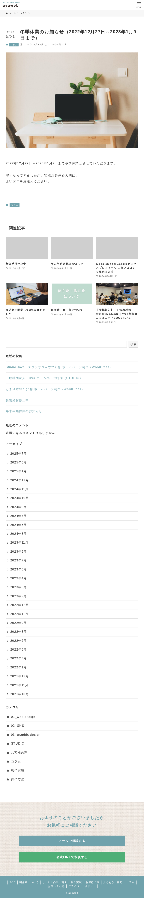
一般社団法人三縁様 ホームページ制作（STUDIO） (44, 378)
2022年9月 (18, 622)
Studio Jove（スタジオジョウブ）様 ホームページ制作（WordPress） (59, 367)
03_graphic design (26, 734)
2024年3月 (18, 533)
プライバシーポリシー (82, 886)
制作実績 (17, 770)
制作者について (28, 882)
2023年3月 (18, 587)
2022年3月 (18, 658)
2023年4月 (18, 578)
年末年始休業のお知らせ (24, 411)
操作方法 (17, 779)
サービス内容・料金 (54, 882)
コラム (13, 44)
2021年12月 (19, 676)
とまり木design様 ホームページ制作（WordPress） (45, 389)
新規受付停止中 (17, 400)
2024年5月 (18, 524)
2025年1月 (18, 471)
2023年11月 (19, 542)
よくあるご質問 (112, 882)
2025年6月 (18, 462)
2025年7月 (18, 453)
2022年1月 (18, 667)
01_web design (23, 716)
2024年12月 (19, 480)
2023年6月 (18, 569)
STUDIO (17, 743)
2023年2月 (18, 596)
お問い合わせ (56, 886)
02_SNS (17, 725)
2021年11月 (19, 685)
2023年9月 (18, 551)
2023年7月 (18, 560)
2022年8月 (18, 631)
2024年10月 (19, 498)
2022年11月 (19, 614)
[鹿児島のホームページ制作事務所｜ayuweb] (11, 5)
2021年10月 (19, 694)
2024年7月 (18, 515)
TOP (13, 882)
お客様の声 (19, 752)
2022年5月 (18, 649)
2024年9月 (18, 507)
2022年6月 (18, 640)
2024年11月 (19, 489)
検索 (133, 344)
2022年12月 (19, 605)
